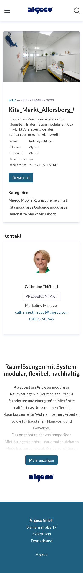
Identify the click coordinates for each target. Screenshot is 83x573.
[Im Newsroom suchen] (77, 10)
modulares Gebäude (32, 207)
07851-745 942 (41, 319)
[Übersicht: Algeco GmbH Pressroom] (40, 11)
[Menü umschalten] (7, 10)
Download (20, 177)
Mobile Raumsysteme (39, 200)
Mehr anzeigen (41, 460)
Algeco (14, 200)
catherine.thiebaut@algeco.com (41, 312)
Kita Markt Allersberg (38, 213)
